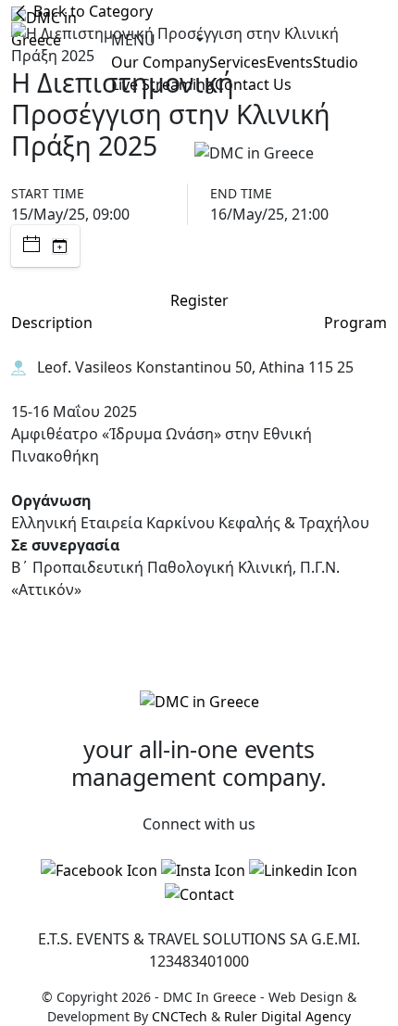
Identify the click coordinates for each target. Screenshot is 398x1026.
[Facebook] (99, 869)
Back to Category (91, 11)
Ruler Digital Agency (287, 1016)
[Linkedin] (303, 869)
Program (355, 322)
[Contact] (199, 893)
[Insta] (203, 869)
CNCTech (179, 1016)
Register (199, 300)
